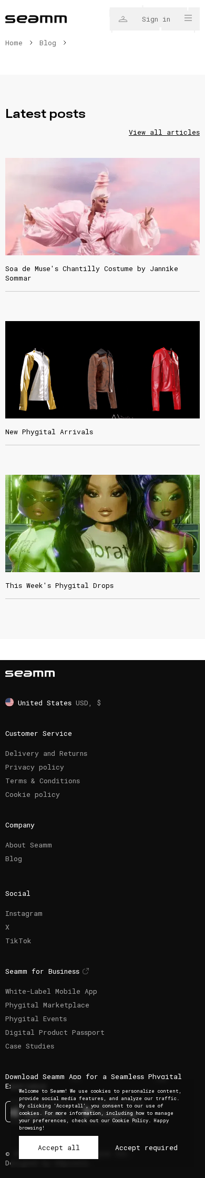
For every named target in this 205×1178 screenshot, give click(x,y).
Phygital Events (36, 1018)
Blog (13, 858)
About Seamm (28, 845)
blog (47, 42)
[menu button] (188, 17)
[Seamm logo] (36, 19)
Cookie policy (32, 794)
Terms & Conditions (42, 780)
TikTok (18, 940)
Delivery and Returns (46, 753)
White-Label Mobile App (51, 991)
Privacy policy (34, 767)
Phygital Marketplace (47, 1005)
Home (14, 42)
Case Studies (29, 1046)
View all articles (164, 132)
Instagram (24, 913)
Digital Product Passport (55, 1032)
